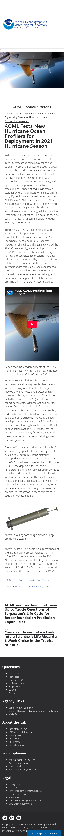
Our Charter (15, 738)
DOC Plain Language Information (25, 800)
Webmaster (14, 693)
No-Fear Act (14, 797)
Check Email (15, 766)
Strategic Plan (15, 735)
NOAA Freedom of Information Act (25, 790)
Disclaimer (14, 787)
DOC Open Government (20, 803)
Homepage (14, 676)
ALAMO (10, 579)
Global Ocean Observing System (34, 579)
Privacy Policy (15, 784)
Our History (14, 741)
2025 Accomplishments (20, 732)
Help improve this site (44, 833)
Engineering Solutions (16, 117)
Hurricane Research (39, 117)
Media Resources (17, 745)
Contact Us (14, 673)
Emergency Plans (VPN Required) (25, 769)
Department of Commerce (22, 707)
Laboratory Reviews (18, 728)
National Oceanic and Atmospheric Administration (33, 710)
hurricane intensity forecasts (39, 586)
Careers (12, 689)
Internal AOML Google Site (22, 759)
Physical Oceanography (17, 120)
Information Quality (18, 794)
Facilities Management (20, 763)
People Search (16, 686)
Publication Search (18, 683)
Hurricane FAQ (16, 680)
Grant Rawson (13, 586)
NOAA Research (16, 714)
